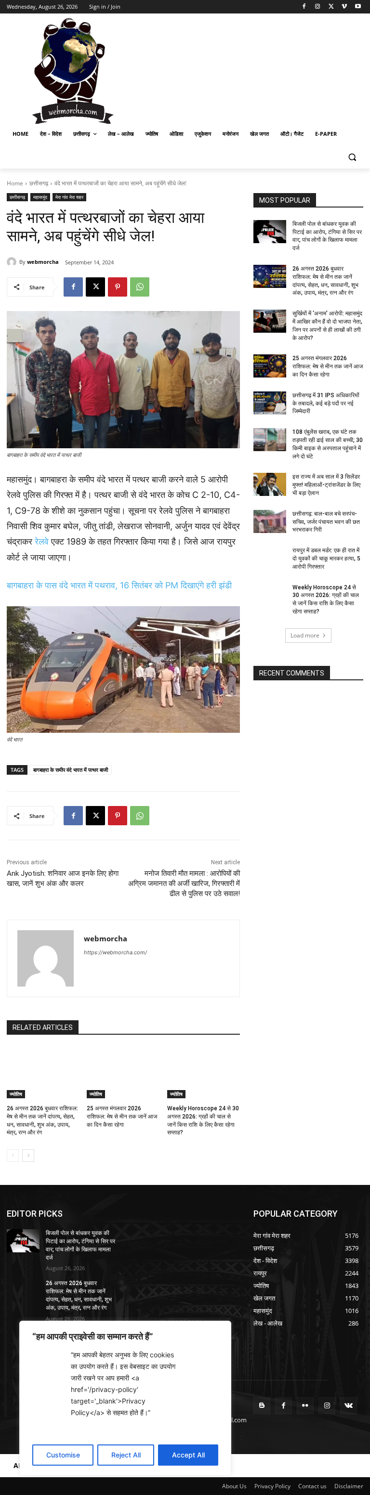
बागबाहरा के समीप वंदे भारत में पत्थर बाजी (70, 769)
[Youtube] (357, 7)
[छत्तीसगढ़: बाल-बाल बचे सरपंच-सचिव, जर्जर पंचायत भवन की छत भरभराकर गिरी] (269, 521)
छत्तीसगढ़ (38, 183)
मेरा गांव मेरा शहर (69, 197)
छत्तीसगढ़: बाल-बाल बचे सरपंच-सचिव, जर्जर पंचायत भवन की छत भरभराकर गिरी (326, 521)
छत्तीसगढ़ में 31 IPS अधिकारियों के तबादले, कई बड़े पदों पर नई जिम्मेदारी (325, 403)
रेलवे (42, 541)
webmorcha (43, 261)
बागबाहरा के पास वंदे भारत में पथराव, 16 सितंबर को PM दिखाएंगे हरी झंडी (119, 585)
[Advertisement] (250, 69)
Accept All (188, 1455)
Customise (63, 1455)
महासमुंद (40, 197)
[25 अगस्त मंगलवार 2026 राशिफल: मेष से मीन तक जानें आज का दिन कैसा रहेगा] (123, 1072)
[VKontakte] (348, 1405)
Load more (305, 635)
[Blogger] (261, 1405)
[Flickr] (305, 1405)
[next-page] (28, 1155)
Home (15, 183)
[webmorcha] (13, 262)
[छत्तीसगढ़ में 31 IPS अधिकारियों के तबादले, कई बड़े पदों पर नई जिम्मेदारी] (269, 403)
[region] (125, 1398)
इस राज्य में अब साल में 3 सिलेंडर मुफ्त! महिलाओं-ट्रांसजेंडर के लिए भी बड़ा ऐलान (326, 484)
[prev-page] (13, 1155)
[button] (352, 157)
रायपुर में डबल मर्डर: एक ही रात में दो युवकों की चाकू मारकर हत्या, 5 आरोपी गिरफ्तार (326, 558)
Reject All (126, 1455)
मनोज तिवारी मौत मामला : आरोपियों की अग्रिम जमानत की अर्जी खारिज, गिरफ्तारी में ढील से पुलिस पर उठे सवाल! (184, 883)
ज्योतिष (16, 1094)
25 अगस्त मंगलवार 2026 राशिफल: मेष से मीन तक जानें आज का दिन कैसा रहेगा (122, 1116)
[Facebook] (304, 7)
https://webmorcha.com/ (115, 952)
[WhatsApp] (139, 287)
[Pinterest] (117, 287)
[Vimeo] (344, 7)
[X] (331, 7)
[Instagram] (317, 7)
